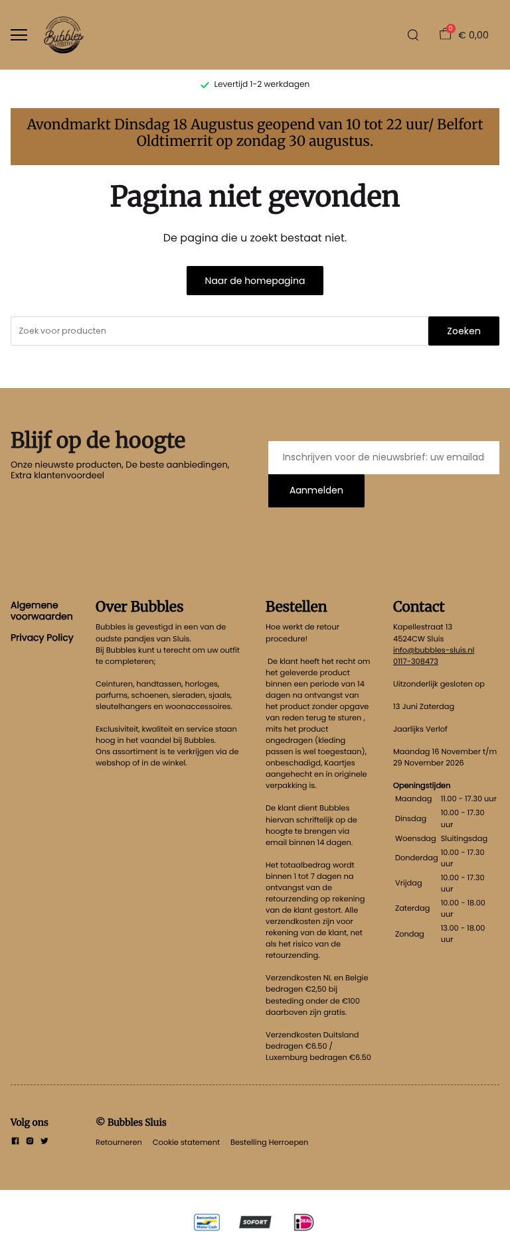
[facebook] (15, 1142)
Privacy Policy (42, 637)
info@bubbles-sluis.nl (433, 650)
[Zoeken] (413, 35)
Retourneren (119, 1142)
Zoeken (464, 331)
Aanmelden (316, 490)
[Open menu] (19, 34)
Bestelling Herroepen (269, 1142)
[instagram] (30, 1142)
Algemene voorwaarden (42, 610)
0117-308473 (415, 661)
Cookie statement (186, 1142)
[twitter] (44, 1142)
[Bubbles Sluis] (63, 35)
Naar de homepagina (255, 280)
